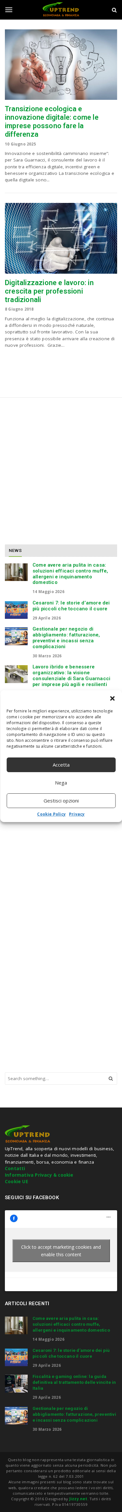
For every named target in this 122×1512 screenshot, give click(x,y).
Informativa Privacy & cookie (39, 1175)
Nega (61, 782)
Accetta (61, 764)
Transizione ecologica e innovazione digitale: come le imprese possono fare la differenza (52, 121)
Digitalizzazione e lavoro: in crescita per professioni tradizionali (49, 291)
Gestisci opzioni (61, 800)
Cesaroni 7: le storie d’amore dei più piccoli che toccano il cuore (71, 606)
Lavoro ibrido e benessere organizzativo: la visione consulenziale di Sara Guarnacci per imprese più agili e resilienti (71, 675)
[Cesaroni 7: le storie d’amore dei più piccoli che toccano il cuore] (16, 610)
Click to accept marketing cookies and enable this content (61, 1251)
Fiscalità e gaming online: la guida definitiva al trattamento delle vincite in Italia (74, 1382)
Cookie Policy (51, 814)
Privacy (77, 814)
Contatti (15, 1168)
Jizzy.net (78, 1498)
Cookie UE (16, 1181)
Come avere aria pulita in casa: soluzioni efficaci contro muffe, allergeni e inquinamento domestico (70, 573)
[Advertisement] (61, 468)
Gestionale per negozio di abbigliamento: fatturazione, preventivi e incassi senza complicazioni (66, 637)
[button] (112, 698)
